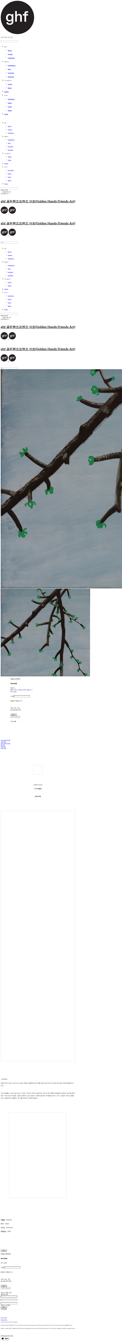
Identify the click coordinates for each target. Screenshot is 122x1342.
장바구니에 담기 (5, 1288)
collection (11, 58)
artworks (11, 77)
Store (10, 88)
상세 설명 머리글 (5, 740)
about (10, 50)
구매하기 (3, 1250)
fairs (9, 69)
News (10, 110)
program (11, 73)
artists (6, 92)
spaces (10, 54)
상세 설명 (3, 742)
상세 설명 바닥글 (5, 743)
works (10, 84)
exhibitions (11, 65)
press (10, 107)
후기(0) (3, 745)
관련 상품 (3, 748)
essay (10, 103)
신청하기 (3, 1307)
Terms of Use (4, 1317)
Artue (6, 114)
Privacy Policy (4, 1320)
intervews (11, 99)
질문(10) (3, 746)
